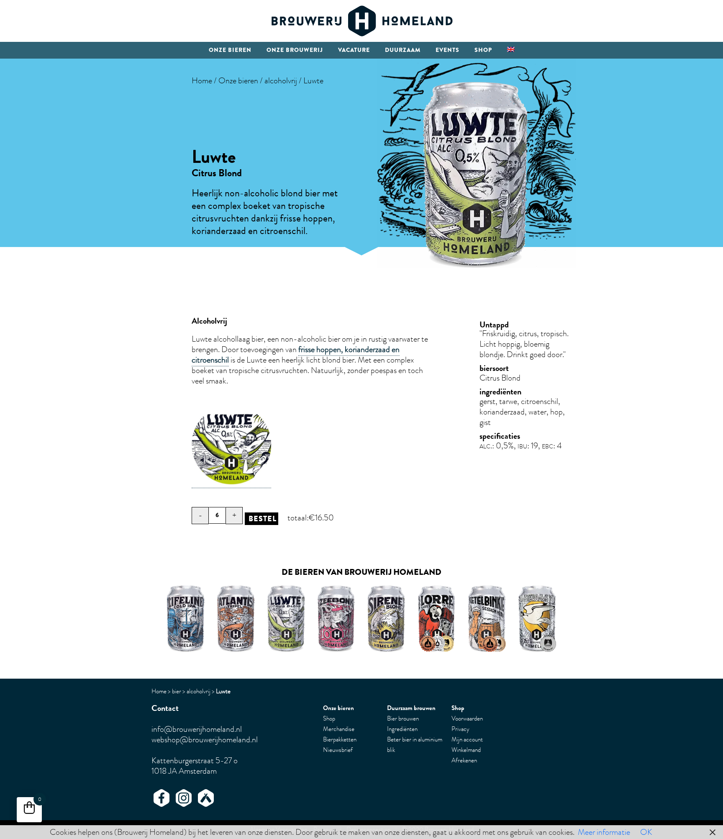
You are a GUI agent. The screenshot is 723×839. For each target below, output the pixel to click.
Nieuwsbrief (338, 749)
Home (202, 81)
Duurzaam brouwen (411, 708)
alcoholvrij (280, 81)
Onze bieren (230, 50)
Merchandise (338, 728)
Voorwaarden (467, 718)
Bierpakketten (339, 739)
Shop (483, 50)
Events (447, 50)
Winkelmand (466, 749)
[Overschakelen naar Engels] (511, 50)
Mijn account (467, 739)
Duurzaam (402, 50)
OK (646, 832)
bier (176, 691)
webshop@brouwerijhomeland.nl (204, 739)
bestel (263, 518)
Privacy (460, 728)
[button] (286, 618)
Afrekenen (464, 760)
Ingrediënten (402, 728)
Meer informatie (604, 832)
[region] (361, 618)
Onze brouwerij (295, 50)
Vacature (354, 50)
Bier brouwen (403, 718)
